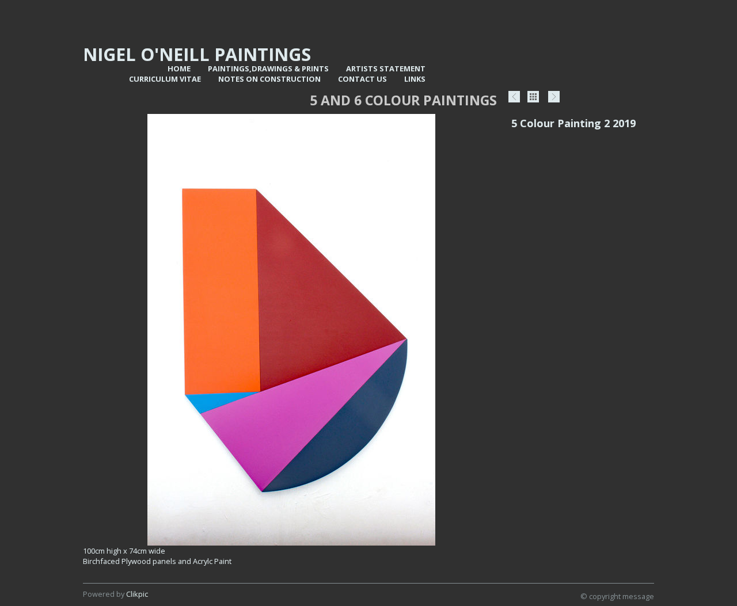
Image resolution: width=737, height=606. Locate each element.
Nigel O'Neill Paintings (197, 54)
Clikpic (137, 594)
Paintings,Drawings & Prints (268, 68)
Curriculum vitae (165, 79)
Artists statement (386, 68)
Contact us (362, 79)
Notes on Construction (269, 79)
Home (179, 68)
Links (415, 79)
